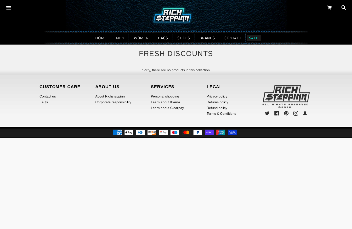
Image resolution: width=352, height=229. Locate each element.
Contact (232, 38)
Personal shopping (165, 96)
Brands (207, 38)
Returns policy (217, 102)
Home (101, 38)
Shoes (183, 38)
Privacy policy (217, 96)
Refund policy (217, 108)
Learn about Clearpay (167, 108)
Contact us (48, 96)
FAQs (44, 102)
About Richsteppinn (110, 96)
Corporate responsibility (113, 102)
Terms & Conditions (221, 113)
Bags (163, 38)
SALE (253, 38)
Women (141, 38)
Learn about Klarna (165, 102)
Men (120, 38)
